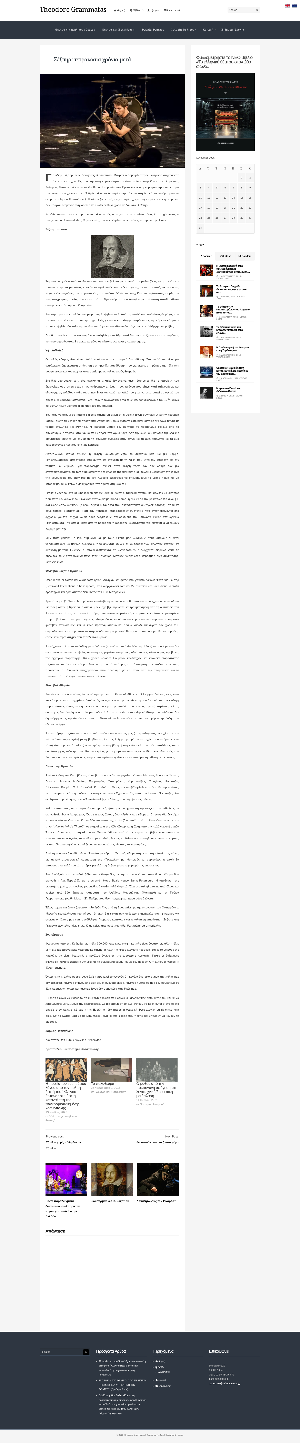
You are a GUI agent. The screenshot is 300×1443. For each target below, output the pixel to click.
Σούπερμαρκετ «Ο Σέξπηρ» (110, 1201)
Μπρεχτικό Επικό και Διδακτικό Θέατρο (228, 390)
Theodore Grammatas (73, 9)
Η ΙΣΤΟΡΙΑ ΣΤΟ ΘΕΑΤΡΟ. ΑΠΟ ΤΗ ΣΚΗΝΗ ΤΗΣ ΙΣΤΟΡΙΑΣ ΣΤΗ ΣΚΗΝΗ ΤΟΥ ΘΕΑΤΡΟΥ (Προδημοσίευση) (123, 1385)
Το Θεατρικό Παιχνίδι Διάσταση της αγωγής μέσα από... (231, 289)
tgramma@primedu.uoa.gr (225, 1383)
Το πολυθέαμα (102, 1084)
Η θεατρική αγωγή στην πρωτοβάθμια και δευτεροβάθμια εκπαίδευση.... (233, 269)
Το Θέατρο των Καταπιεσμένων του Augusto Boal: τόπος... (233, 309)
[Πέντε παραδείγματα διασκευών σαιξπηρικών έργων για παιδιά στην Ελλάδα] (66, 1194)
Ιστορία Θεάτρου (182, 29)
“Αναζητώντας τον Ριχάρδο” (156, 1201)
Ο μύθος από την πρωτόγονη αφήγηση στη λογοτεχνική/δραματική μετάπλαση (156, 1090)
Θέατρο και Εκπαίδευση (118, 29)
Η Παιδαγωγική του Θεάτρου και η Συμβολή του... (232, 349)
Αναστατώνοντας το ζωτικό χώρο (157, 1142)
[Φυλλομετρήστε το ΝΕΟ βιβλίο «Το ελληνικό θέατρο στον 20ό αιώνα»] (225, 150)
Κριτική (208, 29)
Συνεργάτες (164, 1371)
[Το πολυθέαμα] (111, 1070)
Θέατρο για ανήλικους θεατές (75, 29)
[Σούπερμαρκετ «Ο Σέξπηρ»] (112, 1194)
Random (246, 256)
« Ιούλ (200, 244)
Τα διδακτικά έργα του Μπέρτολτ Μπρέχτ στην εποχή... (229, 330)
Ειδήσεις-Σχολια (232, 29)
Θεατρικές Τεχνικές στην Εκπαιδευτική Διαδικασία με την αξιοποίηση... (232, 371)
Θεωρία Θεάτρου (153, 29)
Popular (207, 256)
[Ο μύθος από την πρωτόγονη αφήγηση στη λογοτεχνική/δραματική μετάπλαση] (157, 1070)
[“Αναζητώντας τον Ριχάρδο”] (158, 1194)
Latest (227, 256)
